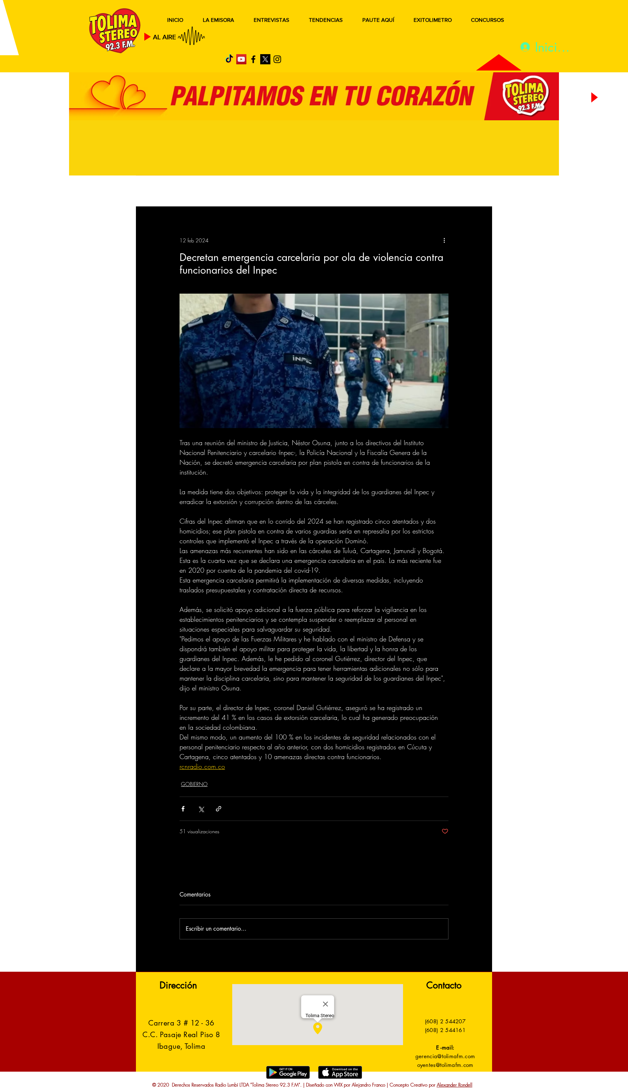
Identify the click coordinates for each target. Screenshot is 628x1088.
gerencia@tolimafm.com (445, 1056)
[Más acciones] (444, 240)
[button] (475, 192)
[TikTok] (229, 59)
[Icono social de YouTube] (241, 59)
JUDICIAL (285, 192)
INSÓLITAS (381, 192)
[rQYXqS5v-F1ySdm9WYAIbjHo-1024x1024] (265, 59)
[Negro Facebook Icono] (253, 59)
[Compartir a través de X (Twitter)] (200, 808)
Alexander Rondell (454, 1084)
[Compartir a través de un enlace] (218, 808)
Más (419, 192)
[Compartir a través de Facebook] (183, 808)
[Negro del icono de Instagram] (277, 59)
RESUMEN (159, 192)
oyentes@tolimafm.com (445, 1064)
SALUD (200, 192)
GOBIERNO (331, 192)
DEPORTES (241, 192)
